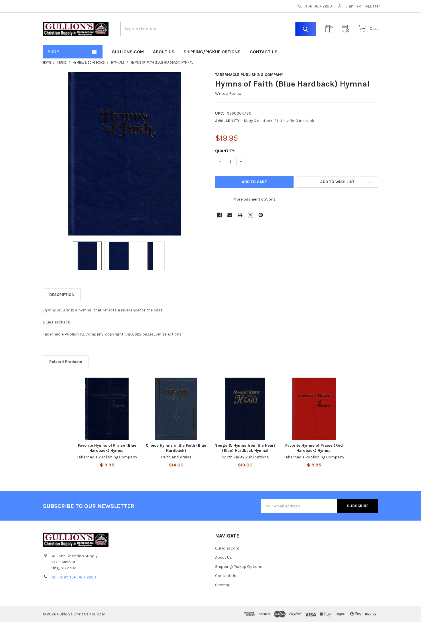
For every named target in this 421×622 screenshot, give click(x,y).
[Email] (229, 215)
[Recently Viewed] (347, 28)
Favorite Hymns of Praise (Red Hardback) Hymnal (314, 448)
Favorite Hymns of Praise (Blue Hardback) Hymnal (107, 448)
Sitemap (223, 584)
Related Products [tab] (65, 361)
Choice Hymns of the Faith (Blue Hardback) (176, 448)
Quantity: (225, 150)
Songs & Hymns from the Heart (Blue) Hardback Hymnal (245, 448)
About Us (163, 51)
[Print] (240, 215)
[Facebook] (219, 215)
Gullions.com (128, 51)
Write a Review (228, 93)
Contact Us (264, 51)
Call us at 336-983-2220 (73, 577)
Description (61, 294)
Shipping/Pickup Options (212, 51)
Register (372, 6)
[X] (250, 215)
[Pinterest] (260, 215)
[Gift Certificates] (330, 28)
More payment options (254, 199)
